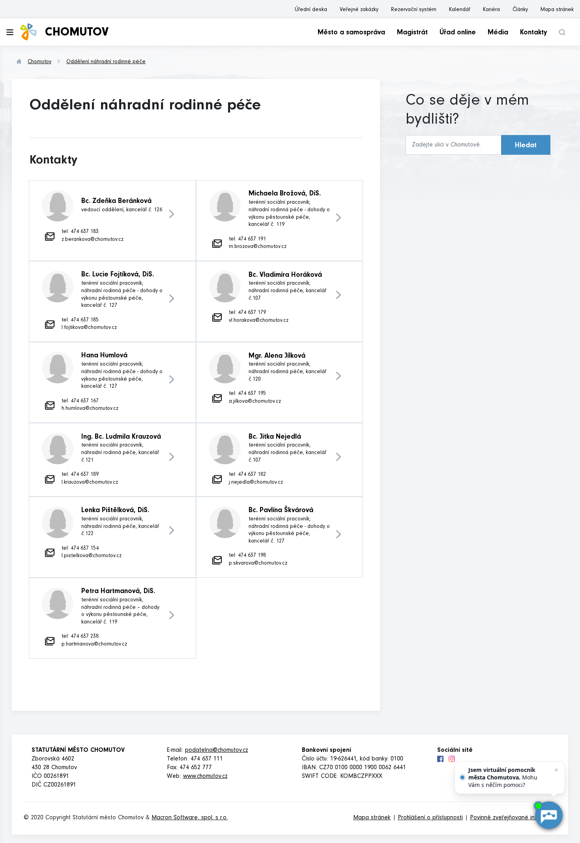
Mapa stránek (557, 10)
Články (520, 10)
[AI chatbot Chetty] (549, 816)
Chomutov (39, 62)
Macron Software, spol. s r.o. (190, 818)
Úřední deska (311, 10)
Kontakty (533, 33)
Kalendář (459, 10)
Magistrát (412, 33)
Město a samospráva (351, 33)
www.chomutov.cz (205, 777)
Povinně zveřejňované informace (513, 818)
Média (498, 33)
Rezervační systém (413, 10)
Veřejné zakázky (359, 10)
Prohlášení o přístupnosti (430, 818)
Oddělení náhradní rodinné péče (106, 62)
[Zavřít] (556, 770)
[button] (562, 32)
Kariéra (491, 10)
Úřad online (458, 33)
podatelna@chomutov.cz (216, 750)
